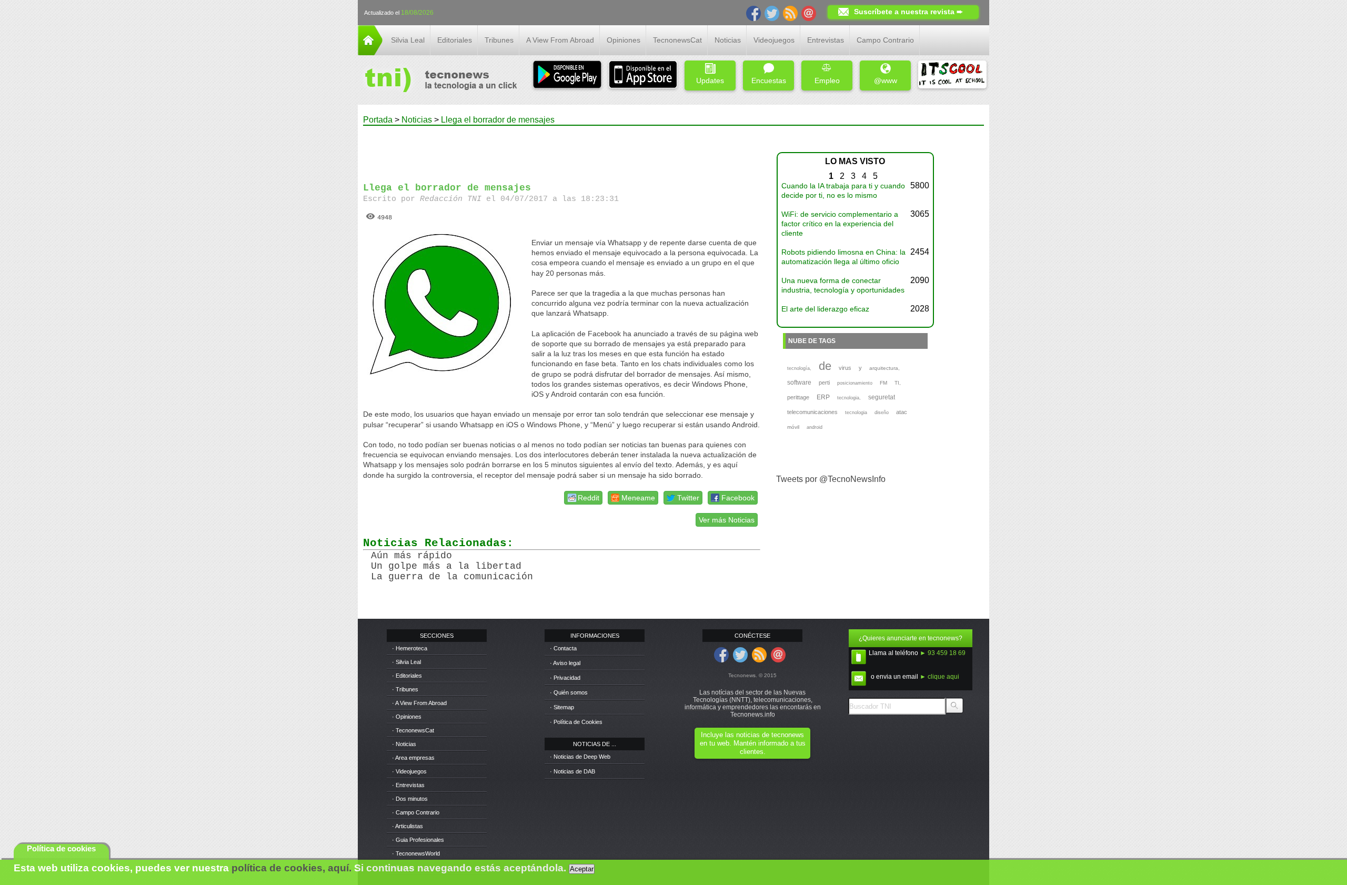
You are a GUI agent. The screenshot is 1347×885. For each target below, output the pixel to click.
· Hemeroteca (409, 648)
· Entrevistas (408, 785)
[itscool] (952, 75)
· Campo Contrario (415, 812)
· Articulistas (407, 826)
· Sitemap (562, 707)
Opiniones (623, 40)
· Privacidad (565, 678)
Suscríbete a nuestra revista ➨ (908, 11)
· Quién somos (569, 692)
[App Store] (643, 75)
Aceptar (582, 869)
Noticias (728, 40)
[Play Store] (567, 75)
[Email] (808, 12)
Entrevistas (825, 40)
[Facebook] (753, 12)
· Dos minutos (410, 799)
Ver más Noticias (727, 520)
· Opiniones (406, 716)
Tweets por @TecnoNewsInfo (831, 479)
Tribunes (499, 40)
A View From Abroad (560, 40)
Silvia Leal (408, 40)
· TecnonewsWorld (416, 853)
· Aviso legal (565, 663)
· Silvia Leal (406, 662)
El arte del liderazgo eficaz (825, 309)
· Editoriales (407, 675)
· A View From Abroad (419, 703)
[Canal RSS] (790, 12)
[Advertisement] (561, 149)
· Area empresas (413, 758)
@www (885, 80)
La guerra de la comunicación (452, 576)
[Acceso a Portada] (370, 52)
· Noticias (404, 744)
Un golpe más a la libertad (446, 566)
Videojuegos (774, 40)
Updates (710, 80)
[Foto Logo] (437, 81)
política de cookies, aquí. (291, 867)
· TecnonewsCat (413, 730)
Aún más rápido (411, 555)
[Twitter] (771, 12)
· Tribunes (405, 689)
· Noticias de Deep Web (580, 756)
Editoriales (454, 40)
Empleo (827, 80)
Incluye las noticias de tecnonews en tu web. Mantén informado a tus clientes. (753, 743)
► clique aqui (939, 676)
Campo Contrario (885, 40)
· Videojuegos (409, 771)
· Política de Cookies (576, 722)
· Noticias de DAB (572, 771)
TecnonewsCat (677, 40)
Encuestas (768, 80)
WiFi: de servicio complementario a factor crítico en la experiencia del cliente (839, 223)
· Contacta (563, 648)
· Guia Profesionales (418, 840)
